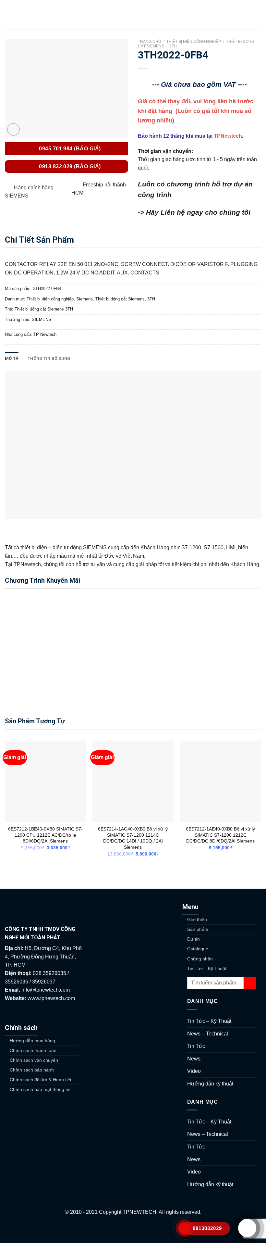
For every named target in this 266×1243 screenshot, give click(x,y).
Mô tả (11, 358)
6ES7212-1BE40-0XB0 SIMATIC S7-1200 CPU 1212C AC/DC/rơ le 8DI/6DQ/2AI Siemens (45, 834)
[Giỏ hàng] (258, 15)
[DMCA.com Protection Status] (133, 1229)
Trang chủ (149, 41)
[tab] (11, 358)
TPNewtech (228, 136)
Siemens (84, 299)
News (193, 1058)
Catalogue (197, 948)
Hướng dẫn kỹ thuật (210, 1083)
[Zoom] (13, 129)
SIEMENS (41, 319)
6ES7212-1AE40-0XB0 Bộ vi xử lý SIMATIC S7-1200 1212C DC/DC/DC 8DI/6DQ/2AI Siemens (220, 834)
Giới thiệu (197, 919)
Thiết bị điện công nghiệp (193, 41)
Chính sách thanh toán (33, 1050)
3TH (173, 46)
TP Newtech (44, 334)
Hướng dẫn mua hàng (32, 1040)
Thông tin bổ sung (49, 358)
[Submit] (250, 983)
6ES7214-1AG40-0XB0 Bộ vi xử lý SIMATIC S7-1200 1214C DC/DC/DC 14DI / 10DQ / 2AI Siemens (133, 838)
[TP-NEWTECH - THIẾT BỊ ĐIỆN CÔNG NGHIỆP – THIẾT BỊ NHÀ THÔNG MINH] (133, 15)
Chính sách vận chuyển (34, 1060)
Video (194, 1071)
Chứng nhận (200, 958)
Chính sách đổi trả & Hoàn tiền (41, 1079)
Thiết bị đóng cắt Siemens (120, 299)
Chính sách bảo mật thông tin (40, 1089)
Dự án (193, 939)
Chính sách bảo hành (32, 1069)
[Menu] (9, 15)
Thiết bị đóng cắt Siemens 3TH (44, 309)
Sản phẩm (197, 929)
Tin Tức (196, 1046)
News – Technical (207, 1033)
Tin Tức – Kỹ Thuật (206, 968)
